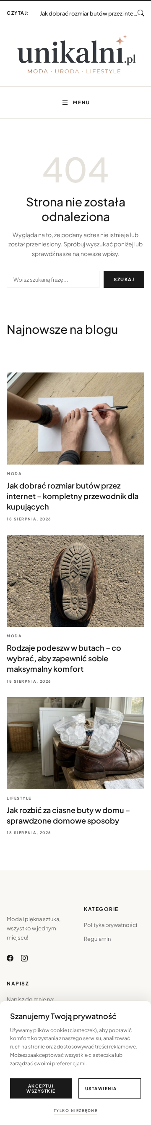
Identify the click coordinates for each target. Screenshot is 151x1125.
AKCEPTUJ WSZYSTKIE (41, 1088)
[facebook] (10, 958)
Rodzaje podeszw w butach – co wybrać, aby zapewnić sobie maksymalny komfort (89, 9)
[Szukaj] (141, 13)
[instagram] (24, 958)
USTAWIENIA (101, 1088)
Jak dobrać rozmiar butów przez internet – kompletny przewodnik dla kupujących (72, 496)
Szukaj (124, 279)
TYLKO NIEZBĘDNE (76, 1110)
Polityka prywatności (110, 925)
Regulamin (97, 938)
